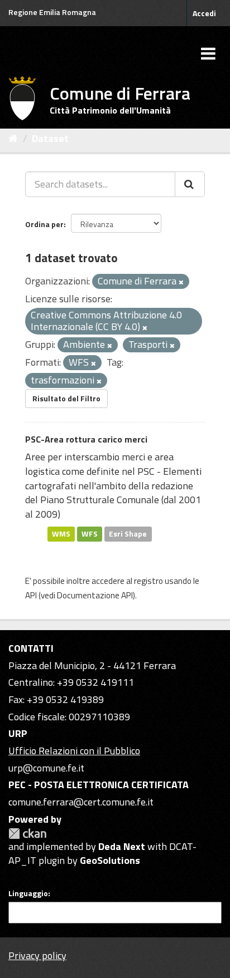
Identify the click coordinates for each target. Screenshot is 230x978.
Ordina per (44, 224)
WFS (90, 533)
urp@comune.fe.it (46, 767)
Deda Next (121, 846)
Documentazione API (95, 595)
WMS (61, 533)
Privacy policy (37, 955)
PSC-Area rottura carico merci (86, 439)
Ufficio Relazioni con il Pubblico (74, 750)
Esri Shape (128, 533)
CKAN (27, 833)
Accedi (204, 13)
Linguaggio (28, 893)
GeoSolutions (110, 860)
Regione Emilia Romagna (52, 12)
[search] (190, 184)
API (31, 595)
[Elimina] (181, 282)
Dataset (50, 138)
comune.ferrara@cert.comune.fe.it (81, 801)
